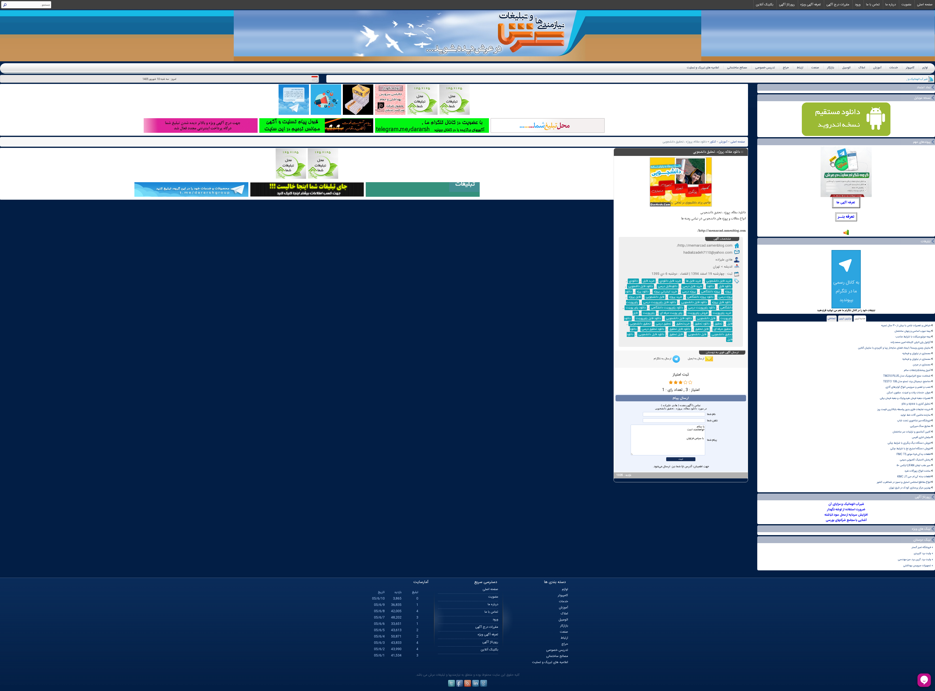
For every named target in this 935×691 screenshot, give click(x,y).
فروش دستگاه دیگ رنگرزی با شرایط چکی (909, 443)
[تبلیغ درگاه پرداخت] (200, 132)
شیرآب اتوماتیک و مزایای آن (846, 504)
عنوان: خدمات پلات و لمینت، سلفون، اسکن (909, 393)
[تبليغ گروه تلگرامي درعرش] (293, 114)
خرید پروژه (675, 297)
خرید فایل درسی (692, 286)
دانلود (710, 286)
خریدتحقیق (683, 323)
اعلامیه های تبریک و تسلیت (703, 67)
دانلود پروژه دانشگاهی (700, 297)
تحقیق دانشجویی (640, 323)
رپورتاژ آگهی (787, 4)
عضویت (906, 4)
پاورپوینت (649, 313)
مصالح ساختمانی (737, 67)
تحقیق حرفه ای (722, 329)
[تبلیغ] (454, 114)
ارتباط (800, 67)
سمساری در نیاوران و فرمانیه (916, 353)
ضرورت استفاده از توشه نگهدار (846, 509)
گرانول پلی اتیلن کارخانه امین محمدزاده (911, 342)
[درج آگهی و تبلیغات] (422, 196)
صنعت (815, 67)
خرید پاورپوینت (722, 313)
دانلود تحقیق (702, 323)
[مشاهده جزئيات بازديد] (846, 235)
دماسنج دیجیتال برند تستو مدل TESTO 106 (907, 381)
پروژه (728, 291)
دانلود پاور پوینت (636, 307)
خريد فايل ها (693, 280)
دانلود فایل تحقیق (679, 329)
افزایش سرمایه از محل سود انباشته (846, 515)
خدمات (893, 67)
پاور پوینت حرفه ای (671, 313)
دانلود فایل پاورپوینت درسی (659, 302)
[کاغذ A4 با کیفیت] (358, 114)
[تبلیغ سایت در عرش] (325, 114)
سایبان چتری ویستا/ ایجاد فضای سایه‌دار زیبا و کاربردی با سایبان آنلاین (894, 348)
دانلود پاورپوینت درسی (701, 307)
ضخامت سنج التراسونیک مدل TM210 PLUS (907, 376)
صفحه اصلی (925, 4)
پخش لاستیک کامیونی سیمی (915, 460)
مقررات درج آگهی (837, 4)
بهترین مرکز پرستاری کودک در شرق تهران (910, 488)
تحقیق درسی (663, 323)
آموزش (877, 67)
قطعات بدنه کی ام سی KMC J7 (914, 477)
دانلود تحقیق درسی (653, 329)
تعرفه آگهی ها (845, 202)
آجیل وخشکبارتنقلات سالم (917, 370)
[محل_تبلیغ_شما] (422, 114)
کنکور (713, 141)
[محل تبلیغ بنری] (307, 196)
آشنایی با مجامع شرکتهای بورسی (846, 520)
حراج (786, 67)
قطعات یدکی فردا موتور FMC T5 (914, 454)
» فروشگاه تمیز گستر (922, 547)
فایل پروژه (635, 297)
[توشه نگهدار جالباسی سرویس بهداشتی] (390, 114)
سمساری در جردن (922, 365)
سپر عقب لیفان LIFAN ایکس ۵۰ (914, 465)
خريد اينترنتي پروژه (665, 291)
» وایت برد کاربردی (923, 553)
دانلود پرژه (643, 291)
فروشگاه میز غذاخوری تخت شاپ (914, 421)
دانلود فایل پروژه (721, 302)
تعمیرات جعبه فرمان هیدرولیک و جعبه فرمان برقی (905, 398)
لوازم (925, 67)
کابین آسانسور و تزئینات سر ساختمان (912, 432)
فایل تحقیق (702, 329)
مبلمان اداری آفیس (921, 437)
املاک (862, 67)
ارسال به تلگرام (662, 358)
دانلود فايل (725, 286)
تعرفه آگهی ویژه (810, 4)
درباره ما (890, 4)
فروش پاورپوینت (698, 313)
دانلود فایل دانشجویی (694, 302)
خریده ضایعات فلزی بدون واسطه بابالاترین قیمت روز (904, 409)
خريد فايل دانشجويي (718, 280)
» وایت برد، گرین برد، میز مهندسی (915, 559)
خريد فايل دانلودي (670, 280)
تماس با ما (873, 4)
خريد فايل (648, 280)
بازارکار (830, 67)
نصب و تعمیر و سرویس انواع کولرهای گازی (908, 387)
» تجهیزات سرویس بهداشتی (918, 566)
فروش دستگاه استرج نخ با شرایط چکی (910, 449)
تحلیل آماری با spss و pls (916, 404)
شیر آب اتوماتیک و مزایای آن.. (912, 79)
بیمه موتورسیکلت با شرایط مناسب (913, 337)
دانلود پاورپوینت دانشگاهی (667, 307)
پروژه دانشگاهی (710, 291)
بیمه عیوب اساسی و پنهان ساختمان (913, 331)
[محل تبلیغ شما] (547, 132)
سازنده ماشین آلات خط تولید (915, 415)
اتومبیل (846, 67)
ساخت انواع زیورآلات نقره (918, 471)
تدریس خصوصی (765, 67)
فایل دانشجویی (655, 297)
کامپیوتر (910, 67)
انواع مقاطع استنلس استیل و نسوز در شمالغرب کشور (904, 482)
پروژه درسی (689, 291)
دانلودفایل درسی (667, 286)
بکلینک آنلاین (764, 4)
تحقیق (718, 323)
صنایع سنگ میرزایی (920, 426)
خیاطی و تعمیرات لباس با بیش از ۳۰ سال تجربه (906, 325)
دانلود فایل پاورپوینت (648, 318)
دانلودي (633, 280)
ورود (857, 4)
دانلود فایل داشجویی (640, 286)
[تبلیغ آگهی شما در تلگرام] (432, 132)
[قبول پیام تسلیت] (316, 132)
